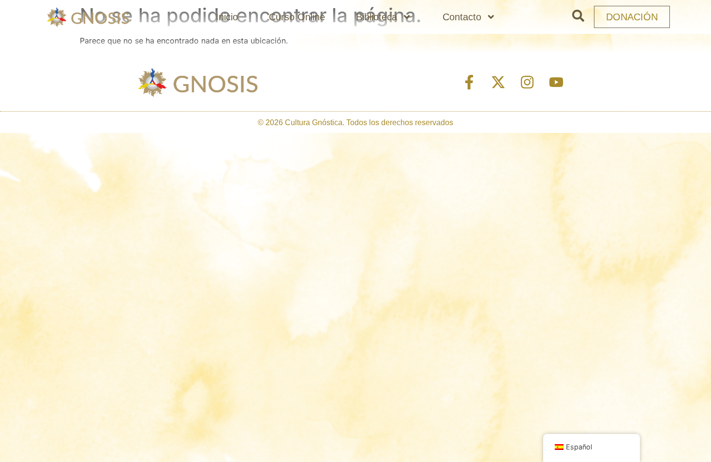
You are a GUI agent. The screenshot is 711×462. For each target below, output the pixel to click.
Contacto (462, 17)
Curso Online (297, 17)
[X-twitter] (498, 82)
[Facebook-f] (469, 82)
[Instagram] (527, 82)
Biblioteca (376, 17)
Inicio (227, 17)
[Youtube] (556, 82)
